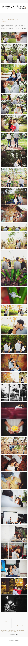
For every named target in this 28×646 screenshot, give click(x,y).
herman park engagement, (10, 630)
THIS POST (19, 623)
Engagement (3, 21)
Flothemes (16, 640)
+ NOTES (5, 621)
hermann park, (20, 630)
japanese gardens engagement (8, 631)
